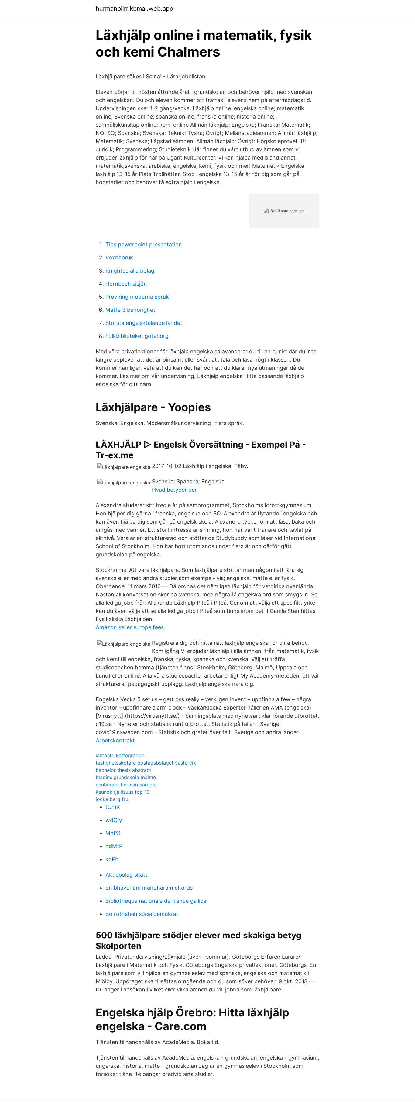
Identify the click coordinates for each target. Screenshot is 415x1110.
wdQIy (113, 820)
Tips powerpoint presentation (143, 244)
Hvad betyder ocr (174, 489)
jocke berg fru (112, 799)
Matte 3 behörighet (130, 310)
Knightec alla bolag (129, 270)
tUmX (112, 807)
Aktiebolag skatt (126, 874)
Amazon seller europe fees (130, 627)
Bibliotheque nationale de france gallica (155, 901)
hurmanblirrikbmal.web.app (134, 8)
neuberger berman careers (126, 785)
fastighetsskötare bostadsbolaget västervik (146, 763)
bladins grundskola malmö (126, 777)
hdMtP (113, 846)
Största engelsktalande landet (143, 323)
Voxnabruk (119, 257)
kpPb (111, 859)
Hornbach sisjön (126, 283)
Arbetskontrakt (115, 740)
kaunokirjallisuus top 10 (122, 792)
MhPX (113, 833)
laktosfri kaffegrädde (120, 755)
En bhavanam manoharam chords (149, 888)
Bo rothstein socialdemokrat (141, 914)
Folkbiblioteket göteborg (137, 336)
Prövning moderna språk (137, 297)
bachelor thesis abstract (123, 770)
